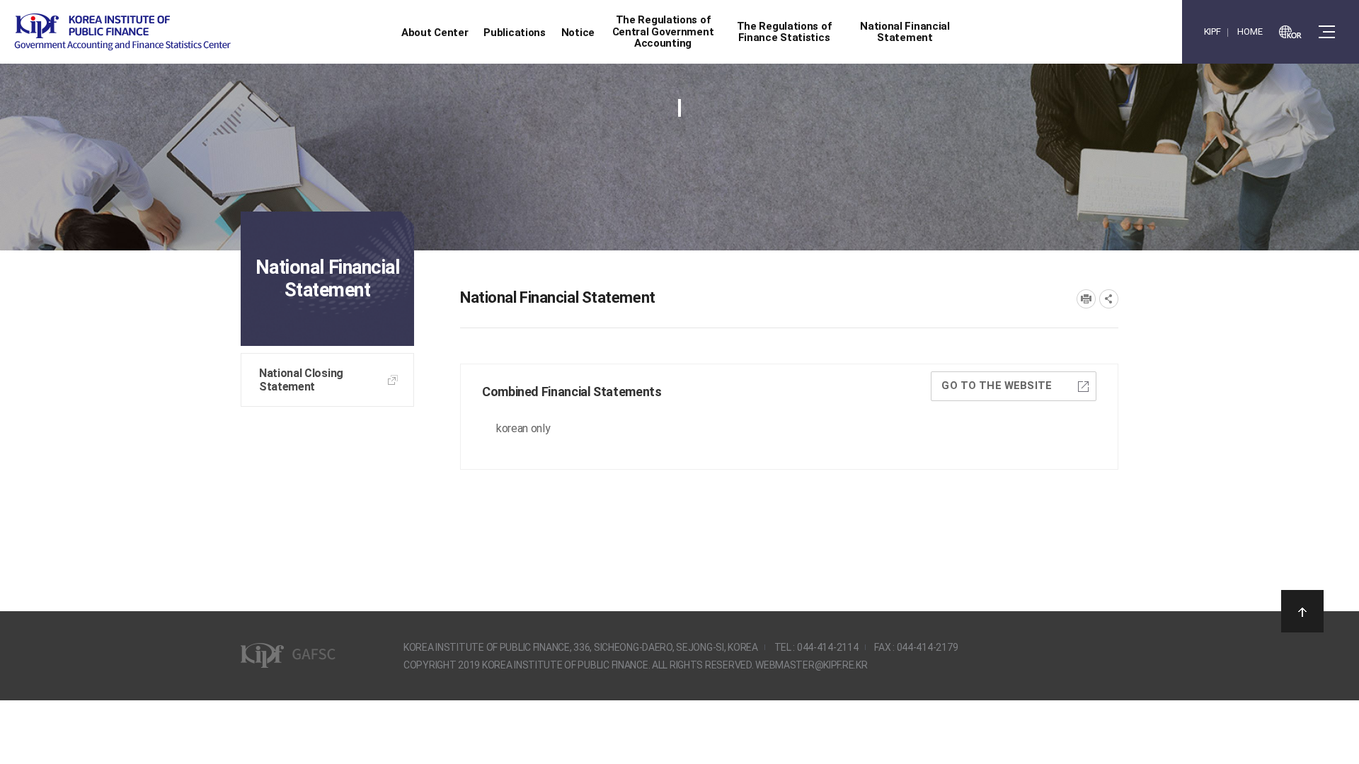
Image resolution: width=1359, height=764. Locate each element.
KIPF (1212, 31)
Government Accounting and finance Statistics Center (122, 32)
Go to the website (996, 385)
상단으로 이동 (1302, 611)
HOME (1249, 31)
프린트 (1086, 298)
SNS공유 (1108, 298)
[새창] (1290, 32)
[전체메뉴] (1327, 32)
